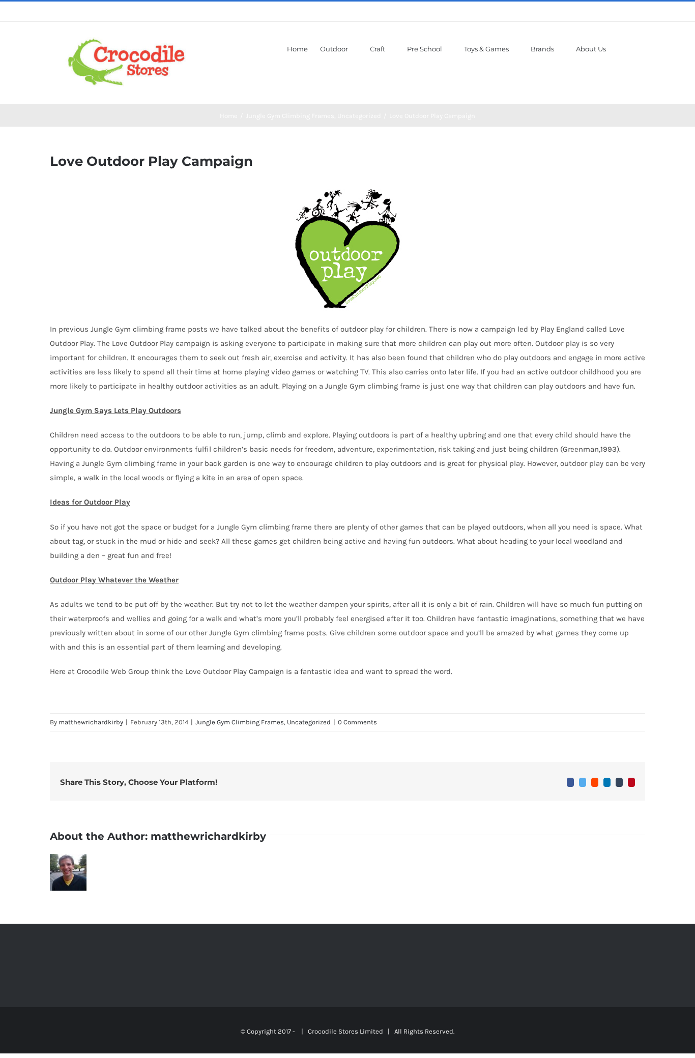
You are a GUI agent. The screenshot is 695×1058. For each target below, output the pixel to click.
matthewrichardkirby (91, 722)
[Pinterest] (108, 965)
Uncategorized (309, 722)
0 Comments (357, 722)
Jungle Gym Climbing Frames (239, 722)
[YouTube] (94, 965)
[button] (630, 48)
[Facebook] (53, 965)
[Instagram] (67, 965)
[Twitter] (80, 965)
